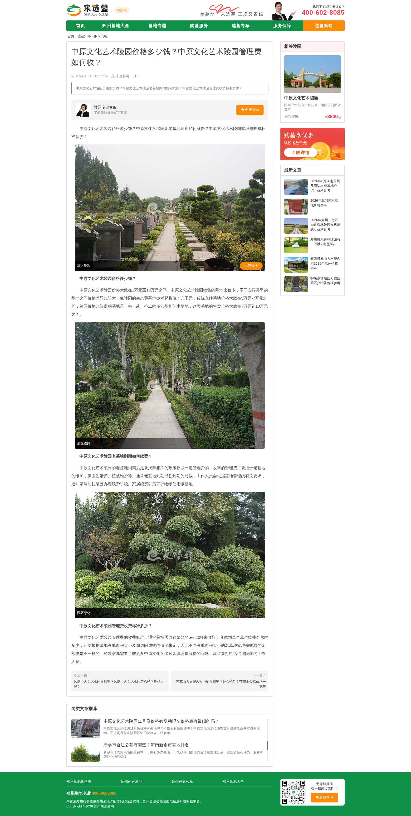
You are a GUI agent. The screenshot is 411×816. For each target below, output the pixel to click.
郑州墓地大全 (115, 25)
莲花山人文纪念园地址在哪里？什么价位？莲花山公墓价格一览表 (221, 684)
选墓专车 (241, 25)
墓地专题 (157, 25)
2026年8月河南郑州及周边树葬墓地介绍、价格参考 (325, 185)
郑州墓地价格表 (78, 781)
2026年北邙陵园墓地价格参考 (324, 203)
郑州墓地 (103, 801)
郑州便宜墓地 (131, 781)
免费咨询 (252, 110)
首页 (80, 25)
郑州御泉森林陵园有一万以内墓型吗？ (325, 241)
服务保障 (282, 25)
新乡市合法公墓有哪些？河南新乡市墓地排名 (146, 721)
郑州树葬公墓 (182, 781)
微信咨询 (326, 797)
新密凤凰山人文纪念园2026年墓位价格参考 (325, 263)
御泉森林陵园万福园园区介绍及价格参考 (325, 280)
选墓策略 (324, 25)
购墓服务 (199, 25)
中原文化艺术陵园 (301, 97)
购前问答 (101, 36)
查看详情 (251, 266)
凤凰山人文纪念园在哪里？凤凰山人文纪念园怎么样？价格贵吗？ (119, 684)
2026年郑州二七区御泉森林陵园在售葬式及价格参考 (325, 224)
